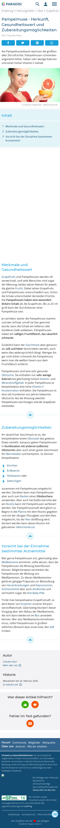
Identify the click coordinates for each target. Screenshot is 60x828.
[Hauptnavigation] (54, 4)
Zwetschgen (14, 481)
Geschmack (33, 345)
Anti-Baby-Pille (35, 593)
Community (19, 742)
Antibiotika (38, 589)
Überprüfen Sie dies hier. (44, 790)
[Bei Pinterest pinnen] (37, 43)
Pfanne (22, 511)
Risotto (10, 504)
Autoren (20, 746)
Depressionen (43, 585)
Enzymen (26, 604)
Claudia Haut (10, 661)
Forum (6, 742)
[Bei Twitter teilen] (22, 43)
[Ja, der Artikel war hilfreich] (25, 704)
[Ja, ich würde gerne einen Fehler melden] (30, 723)
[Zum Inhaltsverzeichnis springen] (30, 415)
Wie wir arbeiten (37, 746)
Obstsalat (33, 438)
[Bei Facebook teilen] (8, 43)
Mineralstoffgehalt (13, 383)
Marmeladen (13, 454)
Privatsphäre (44, 814)
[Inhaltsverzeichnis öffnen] (54, 814)
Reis (27, 519)
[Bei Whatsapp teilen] (51, 43)
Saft (52, 627)
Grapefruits (9, 277)
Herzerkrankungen (18, 585)
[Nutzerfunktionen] (46, 4)
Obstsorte (8, 375)
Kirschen (12, 465)
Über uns (8, 746)
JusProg (28, 806)
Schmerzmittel (10, 589)
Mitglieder (34, 742)
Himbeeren (13, 476)
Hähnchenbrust (25, 527)
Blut (37, 615)
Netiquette (48, 742)
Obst (40, 11)
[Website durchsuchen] (38, 4)
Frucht (19, 288)
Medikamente (10, 562)
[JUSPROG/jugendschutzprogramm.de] (14, 797)
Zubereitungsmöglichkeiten (22, 131)
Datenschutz (29, 814)
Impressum (14, 814)
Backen (24, 496)
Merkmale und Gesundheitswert (24, 126)
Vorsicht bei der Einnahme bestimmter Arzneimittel (28, 138)
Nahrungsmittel (25, 11)
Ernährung (7, 11)
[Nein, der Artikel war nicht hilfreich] (35, 704)
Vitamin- (45, 379)
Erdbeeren (13, 470)
